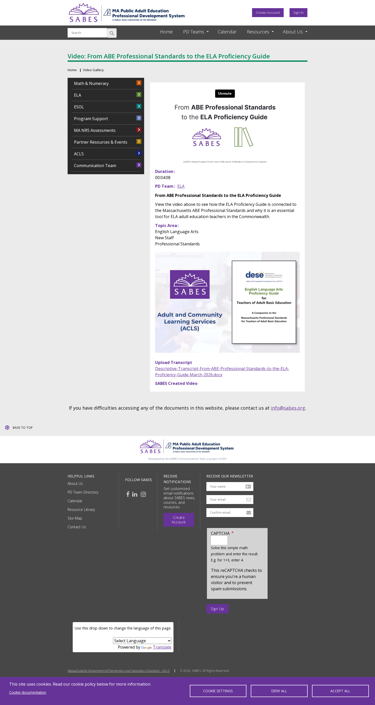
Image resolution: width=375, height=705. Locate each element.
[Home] (126, 24)
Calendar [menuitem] (227, 32)
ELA (180, 186)
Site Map (75, 518)
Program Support (91, 118)
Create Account (268, 12)
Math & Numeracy (91, 83)
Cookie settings (218, 690)
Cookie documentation (27, 692)
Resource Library (81, 509)
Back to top (23, 427)
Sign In (298, 12)
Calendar (75, 500)
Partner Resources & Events (100, 142)
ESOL (79, 107)
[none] (191, 31)
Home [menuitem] (166, 32)
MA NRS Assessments (95, 130)
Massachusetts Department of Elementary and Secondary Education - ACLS (118, 670)
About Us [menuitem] (293, 32)
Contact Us (77, 526)
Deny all (279, 690)
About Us (75, 483)
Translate (162, 647)
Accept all (340, 690)
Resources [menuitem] (258, 32)
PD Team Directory (83, 492)
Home (72, 70)
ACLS (79, 154)
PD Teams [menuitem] (193, 32)
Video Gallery (93, 70)
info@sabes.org (288, 408)
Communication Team (95, 165)
